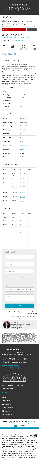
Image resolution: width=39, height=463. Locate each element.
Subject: (7, 285)
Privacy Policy (31, 421)
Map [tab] (15, 54)
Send (19, 306)
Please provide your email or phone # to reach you (18, 278)
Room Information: (10, 164)
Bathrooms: (7, 208)
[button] (4, 367)
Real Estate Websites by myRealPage (19, 423)
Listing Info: (7, 113)
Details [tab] (4, 54)
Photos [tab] (10, 54)
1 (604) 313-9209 (16, 326)
